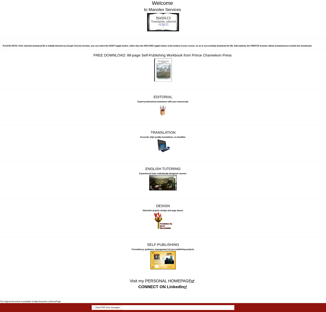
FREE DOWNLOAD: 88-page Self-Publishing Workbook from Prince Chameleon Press (162, 55)
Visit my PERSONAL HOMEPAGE (160, 281)
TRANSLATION (163, 132)
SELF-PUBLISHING (163, 245)
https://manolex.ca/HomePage (47, 301)
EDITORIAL (163, 97)
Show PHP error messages (107, 307)
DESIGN (163, 206)
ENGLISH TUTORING (163, 169)
